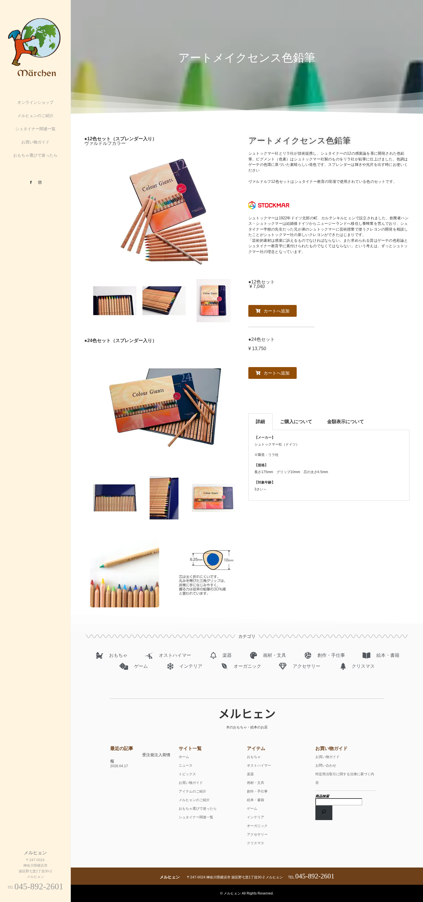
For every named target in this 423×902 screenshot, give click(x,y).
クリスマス (255, 843)
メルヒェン (247, 713)
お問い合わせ (325, 765)
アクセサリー (257, 834)
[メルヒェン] (35, 76)
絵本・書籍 (255, 800)
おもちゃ (254, 757)
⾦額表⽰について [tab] (345, 421)
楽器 (250, 774)
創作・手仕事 (257, 791)
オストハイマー (259, 765)
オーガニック (257, 826)
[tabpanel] (328, 465)
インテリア (255, 817)
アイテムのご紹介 (192, 791)
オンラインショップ (35, 102)
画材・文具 (255, 783)
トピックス (187, 774)
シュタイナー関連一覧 (35, 128)
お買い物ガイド (35, 142)
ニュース (186, 765)
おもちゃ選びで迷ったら (35, 155)
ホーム (184, 757)
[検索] (324, 812)
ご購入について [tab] (296, 421)
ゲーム (252, 809)
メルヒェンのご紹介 (35, 115)
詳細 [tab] (260, 421)
